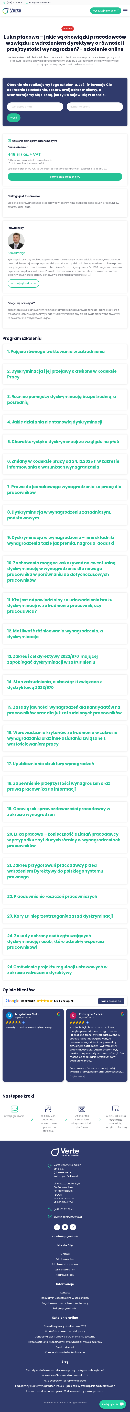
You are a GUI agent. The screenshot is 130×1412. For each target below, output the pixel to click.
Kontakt (65, 1292)
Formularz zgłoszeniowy (65, 176)
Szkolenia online (65, 1259)
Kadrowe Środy (65, 1275)
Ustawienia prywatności (65, 1236)
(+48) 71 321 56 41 (14, 2)
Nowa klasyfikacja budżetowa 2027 (65, 1326)
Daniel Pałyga (16, 253)
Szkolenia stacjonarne (65, 1264)
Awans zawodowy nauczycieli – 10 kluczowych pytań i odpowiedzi (65, 1391)
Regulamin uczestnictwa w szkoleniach (65, 1298)
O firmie (65, 1254)
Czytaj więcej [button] (77, 1076)
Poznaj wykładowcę (23, 283)
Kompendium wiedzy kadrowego (65, 1352)
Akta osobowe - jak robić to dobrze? (65, 1380)
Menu (125, 10)
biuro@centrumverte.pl (40, 2)
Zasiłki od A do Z (65, 1347)
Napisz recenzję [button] (111, 1001)
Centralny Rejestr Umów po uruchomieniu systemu (65, 1336)
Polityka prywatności (65, 1308)
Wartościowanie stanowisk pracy (65, 1331)
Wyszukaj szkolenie (104, 10)
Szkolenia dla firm (65, 1269)
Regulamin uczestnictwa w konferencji (65, 1303)
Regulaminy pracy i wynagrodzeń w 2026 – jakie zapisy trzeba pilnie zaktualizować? (65, 1386)
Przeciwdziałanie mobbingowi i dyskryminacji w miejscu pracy (65, 1342)
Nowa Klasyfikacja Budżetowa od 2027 (65, 1375)
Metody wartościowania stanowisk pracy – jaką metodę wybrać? (65, 1370)
